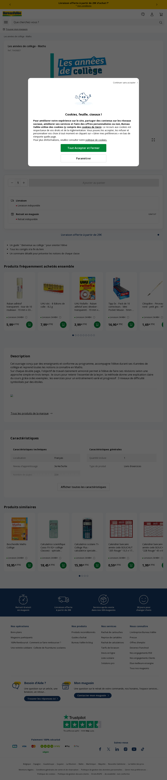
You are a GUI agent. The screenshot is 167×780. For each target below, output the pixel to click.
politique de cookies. (96, 139)
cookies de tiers (91, 127)
